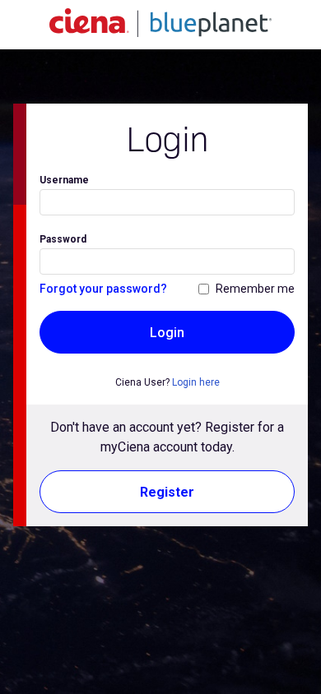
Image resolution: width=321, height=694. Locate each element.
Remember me (255, 288)
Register (167, 492)
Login (167, 332)
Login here (196, 382)
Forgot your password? (103, 288)
